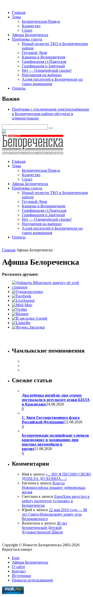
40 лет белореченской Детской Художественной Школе (44, 527)
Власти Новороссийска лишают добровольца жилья (53, 487)
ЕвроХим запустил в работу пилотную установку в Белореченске (56, 500)
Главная (18, 12)
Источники (21, 575)
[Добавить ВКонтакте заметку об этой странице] (51, 287)
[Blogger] (20, 314)
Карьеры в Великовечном (43, 57)
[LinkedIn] (21, 323)
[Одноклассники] (27, 291)
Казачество (31, 26)
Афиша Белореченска (30, 35)
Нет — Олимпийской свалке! (47, 70)
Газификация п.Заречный (43, 66)
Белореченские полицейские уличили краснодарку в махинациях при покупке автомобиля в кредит (55, 442)
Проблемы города (27, 39)
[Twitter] (19, 309)
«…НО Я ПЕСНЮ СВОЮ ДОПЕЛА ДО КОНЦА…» (56, 476)
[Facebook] (21, 296)
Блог (16, 558)
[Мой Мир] (22, 305)
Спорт (27, 30)
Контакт (19, 571)
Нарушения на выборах (42, 75)
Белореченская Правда (41, 21)
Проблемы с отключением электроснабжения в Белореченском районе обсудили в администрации (50, 113)
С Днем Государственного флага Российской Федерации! (51, 419)
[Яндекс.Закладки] (28, 327)
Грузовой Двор (34, 52)
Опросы (19, 88)
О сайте (18, 567)
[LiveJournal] (23, 300)
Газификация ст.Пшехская (44, 61)
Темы (16, 17)
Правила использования (32, 580)
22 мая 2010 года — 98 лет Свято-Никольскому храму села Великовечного (54, 514)
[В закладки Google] (29, 318)
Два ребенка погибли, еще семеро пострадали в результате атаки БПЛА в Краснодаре (56, 399)
